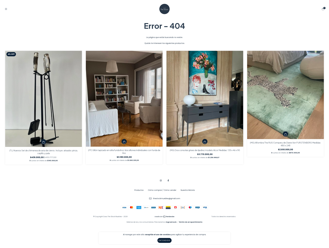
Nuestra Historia (188, 190)
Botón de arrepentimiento (190, 222)
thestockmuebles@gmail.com (166, 198)
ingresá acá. (171, 222)
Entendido (164, 240)
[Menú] (6, 9)
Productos (139, 190)
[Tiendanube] (164, 217)
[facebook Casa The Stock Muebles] (168, 180)
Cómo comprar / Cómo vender (162, 190)
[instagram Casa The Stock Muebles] (160, 180)
